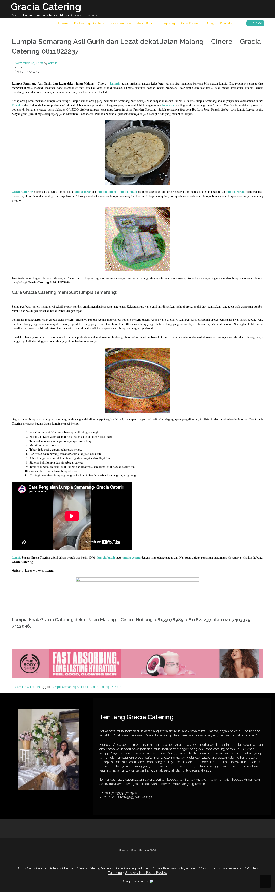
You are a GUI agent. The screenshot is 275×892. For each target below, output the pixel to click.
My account (189, 868)
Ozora (220, 868)
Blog (210, 23)
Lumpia (115, 83)
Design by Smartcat (136, 881)
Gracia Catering (46, 6)
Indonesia (168, 105)
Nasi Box (144, 23)
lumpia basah (82, 191)
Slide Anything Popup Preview (146, 872)
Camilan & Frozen (27, 687)
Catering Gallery (89, 23)
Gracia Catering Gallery (95, 868)
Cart (30, 868)
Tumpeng (167, 23)
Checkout (68, 868)
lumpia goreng (107, 191)
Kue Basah (190, 23)
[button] (239, 24)
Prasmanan (121, 23)
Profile (226, 23)
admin (52, 63)
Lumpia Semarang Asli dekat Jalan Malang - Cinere (86, 687)
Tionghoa (17, 105)
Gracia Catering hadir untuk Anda (137, 868)
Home (63, 23)
